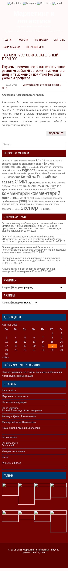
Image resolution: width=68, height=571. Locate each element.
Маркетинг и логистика (15, 396)
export (39, 163)
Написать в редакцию (14, 402)
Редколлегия (9, 437)
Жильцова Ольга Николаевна (19, 422)
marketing (42, 170)
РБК (34, 177)
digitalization (28, 164)
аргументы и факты (14, 186)
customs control (54, 160)
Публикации (41, 39)
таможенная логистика (52, 201)
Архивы (6, 302)
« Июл (5, 357)
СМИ (21, 181)
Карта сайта (9, 390)
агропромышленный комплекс (46, 182)
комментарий (45, 193)
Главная (7, 39)
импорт (49, 189)
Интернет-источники (13, 451)
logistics (28, 170)
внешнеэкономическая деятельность (31, 187)
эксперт (30, 208)
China (41, 160)
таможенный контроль (47, 204)
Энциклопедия (35, 47)
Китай (26, 177)
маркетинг (26, 198)
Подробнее (56, 133)
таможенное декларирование (18, 204)
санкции (33, 201)
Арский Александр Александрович (22, 410)
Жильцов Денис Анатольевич (19, 416)
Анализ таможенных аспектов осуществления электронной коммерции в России (28, 270)
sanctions (14, 173)
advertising (7, 160)
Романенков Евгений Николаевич (21, 428)
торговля (7, 209)
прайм (5, 201)
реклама (14, 201)
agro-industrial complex (24, 161)
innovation (57, 167)
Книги (5, 457)
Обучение (59, 39)
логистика (10, 197)
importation (45, 167)
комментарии (16, 193)
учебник (16, 209)
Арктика (30, 173)
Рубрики (6, 287)
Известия (14, 177)
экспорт (46, 208)
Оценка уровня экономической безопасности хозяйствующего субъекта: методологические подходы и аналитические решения (34, 250)
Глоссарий (8, 445)
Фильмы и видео (11, 463)
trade (23, 173)
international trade (11, 170)
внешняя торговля (33, 189)
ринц (23, 201)
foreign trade (33, 167)
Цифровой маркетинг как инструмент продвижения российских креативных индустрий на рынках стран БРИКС (31, 260)
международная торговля (49, 198)
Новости (23, 39)
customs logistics (11, 163)
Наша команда (11, 47)
